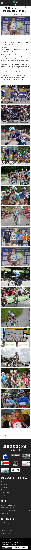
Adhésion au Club (7, 530)
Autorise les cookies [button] (20, 547)
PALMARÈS (4, 513)
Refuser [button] (7, 547)
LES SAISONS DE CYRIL (8, 505)
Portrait (3, 490)
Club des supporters (6, 523)
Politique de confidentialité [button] (9, 544)
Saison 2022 (4, 484)
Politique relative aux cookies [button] (10, 542)
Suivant (4, 435)
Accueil (3, 482)
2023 (21, 15)
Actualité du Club (7, 528)
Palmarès (3, 495)
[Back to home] (15, 3)
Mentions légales (6, 536)
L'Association (6, 526)
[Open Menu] (2, 3)
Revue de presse (5, 533)
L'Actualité (4, 487)
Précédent (26, 435)
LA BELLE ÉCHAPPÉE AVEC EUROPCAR (12, 510)
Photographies (5, 492)
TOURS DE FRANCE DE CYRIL (9, 508)
